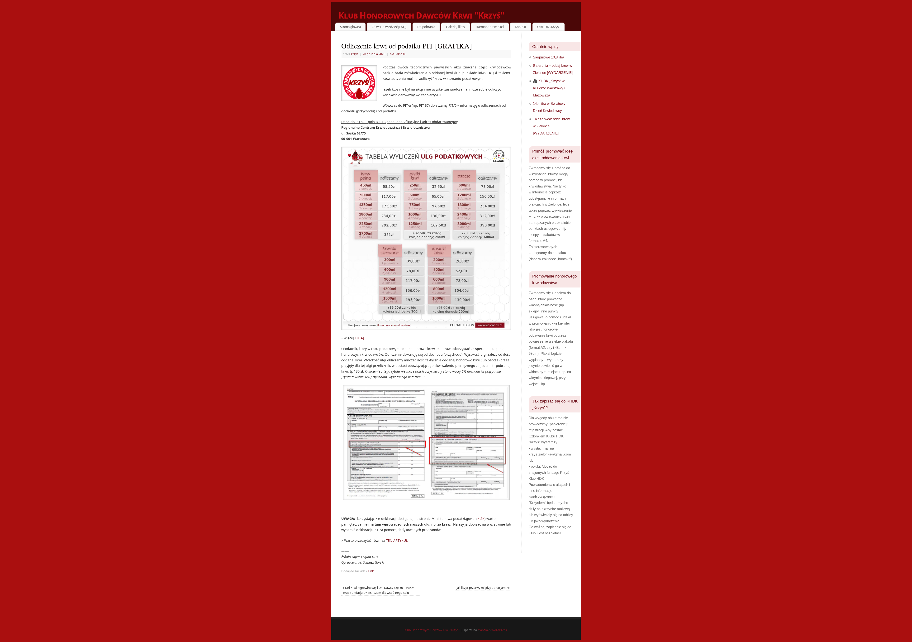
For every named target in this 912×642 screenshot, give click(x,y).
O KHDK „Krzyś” (548, 27)
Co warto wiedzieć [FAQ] (389, 27)
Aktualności (398, 54)
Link (371, 571)
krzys (354, 54)
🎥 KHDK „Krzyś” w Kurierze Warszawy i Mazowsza (549, 88)
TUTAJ (359, 338)
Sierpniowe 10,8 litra (548, 57)
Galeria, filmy (455, 27)
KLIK (480, 518)
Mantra (483, 630)
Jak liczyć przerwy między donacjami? (483, 588)
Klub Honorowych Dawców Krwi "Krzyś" (421, 15)
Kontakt (520, 27)
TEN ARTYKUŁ (397, 540)
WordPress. (499, 630)
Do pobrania (426, 27)
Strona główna (350, 27)
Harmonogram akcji (490, 27)
